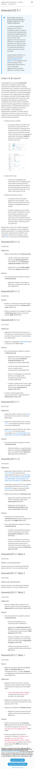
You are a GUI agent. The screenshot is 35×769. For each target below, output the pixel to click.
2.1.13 (6, 423)
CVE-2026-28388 (25, 477)
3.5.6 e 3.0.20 (9, 473)
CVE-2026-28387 (14, 477)
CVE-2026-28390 (20, 479)
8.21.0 (28, 414)
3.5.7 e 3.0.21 (9, 431)
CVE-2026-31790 (17, 480)
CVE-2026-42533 (24, 342)
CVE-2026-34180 (17, 435)
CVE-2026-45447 (22, 433)
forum (7, 237)
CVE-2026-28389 (10, 479)
